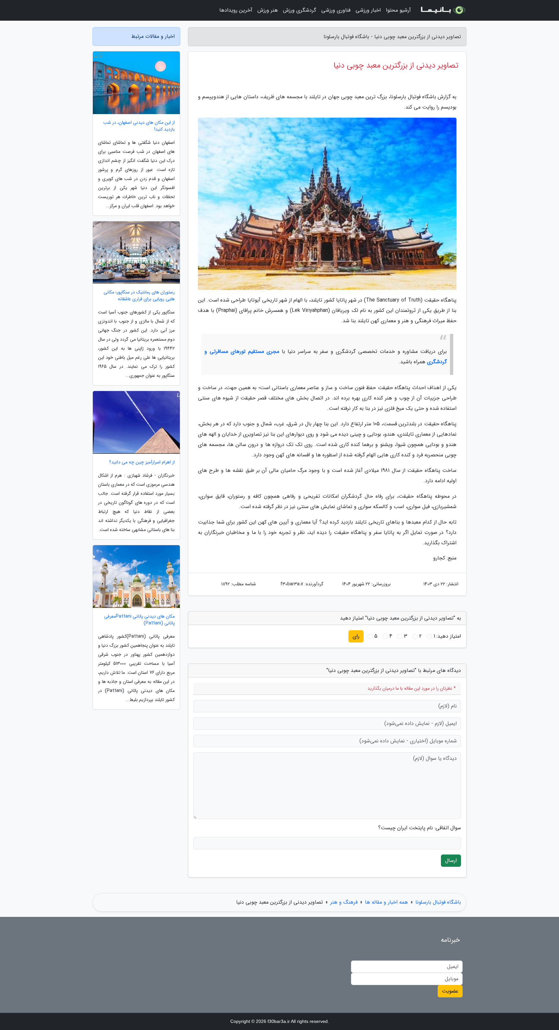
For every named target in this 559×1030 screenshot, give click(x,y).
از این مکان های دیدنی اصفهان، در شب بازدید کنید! (139, 126)
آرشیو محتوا (398, 10)
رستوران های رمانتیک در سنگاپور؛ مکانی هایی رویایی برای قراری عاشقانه (139, 296)
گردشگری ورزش (299, 10)
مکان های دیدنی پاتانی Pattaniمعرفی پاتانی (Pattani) (139, 620)
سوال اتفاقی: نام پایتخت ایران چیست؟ (419, 828)
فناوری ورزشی (335, 10)
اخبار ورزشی (368, 10)
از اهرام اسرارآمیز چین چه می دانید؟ (142, 462)
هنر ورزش (268, 10)
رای (356, 636)
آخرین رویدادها (235, 10)
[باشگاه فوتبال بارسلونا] (442, 10)
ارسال (451, 860)
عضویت (450, 991)
